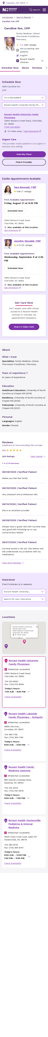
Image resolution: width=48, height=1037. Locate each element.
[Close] (37, 627)
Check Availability (13, 697)
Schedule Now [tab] (10, 67)
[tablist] (24, 68)
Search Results (23, 17)
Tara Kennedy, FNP (25, 187)
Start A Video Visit (24, 327)
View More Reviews (11, 563)
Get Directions (11, 230)
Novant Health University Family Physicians (23, 662)
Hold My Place (24, 154)
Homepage (7, 17)
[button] (6, 646)
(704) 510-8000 (12, 127)
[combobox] (24, 97)
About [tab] (25, 67)
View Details (37, 456)
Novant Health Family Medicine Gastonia (21, 769)
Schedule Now (15, 211)
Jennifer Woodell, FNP (27, 241)
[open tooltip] (42, 61)
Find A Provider (24, 162)
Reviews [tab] (37, 67)
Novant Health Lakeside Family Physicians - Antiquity (25, 715)
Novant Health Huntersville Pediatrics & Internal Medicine (24, 824)
